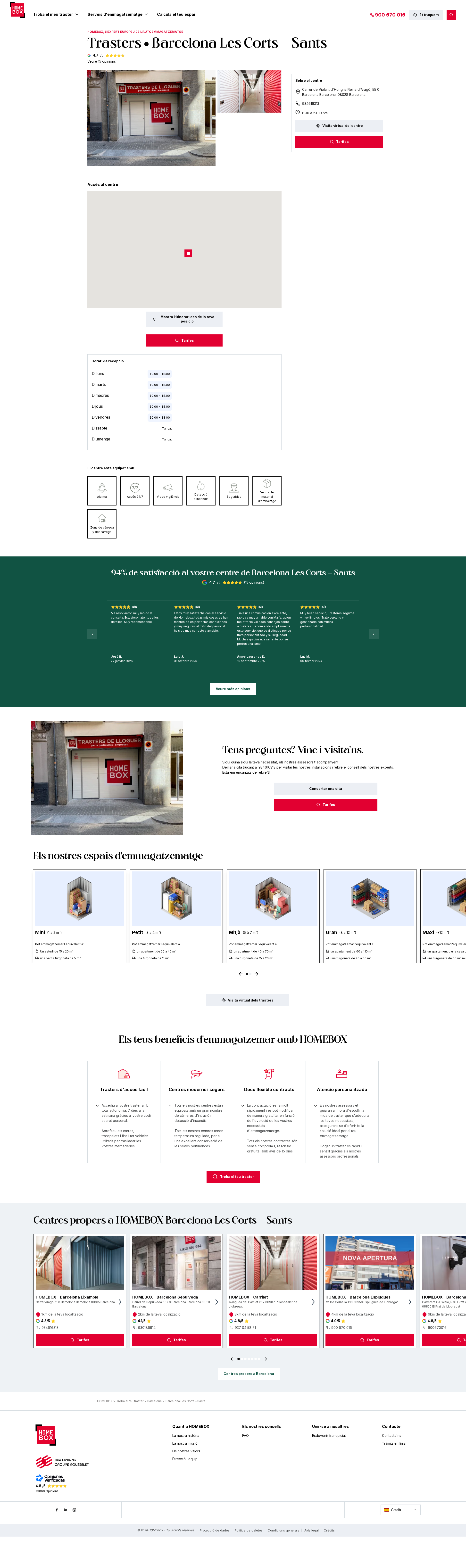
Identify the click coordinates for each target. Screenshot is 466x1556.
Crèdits (329, 1530)
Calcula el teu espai (176, 14)
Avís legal (311, 1530)
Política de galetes (249, 1530)
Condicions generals (283, 1530)
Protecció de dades (215, 1530)
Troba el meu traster (53, 14)
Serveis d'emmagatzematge (115, 14)
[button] (151, 118)
